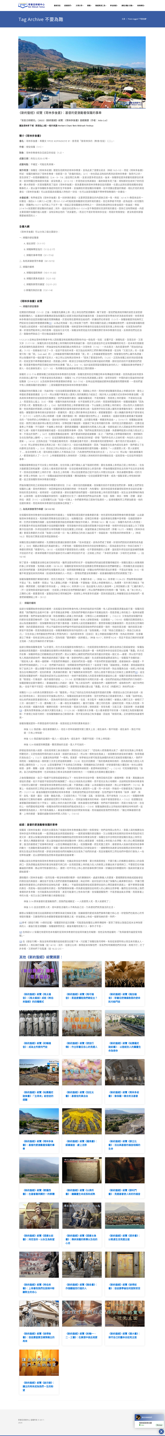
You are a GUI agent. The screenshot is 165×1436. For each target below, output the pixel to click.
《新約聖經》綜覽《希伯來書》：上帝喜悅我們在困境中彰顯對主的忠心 (39, 1288)
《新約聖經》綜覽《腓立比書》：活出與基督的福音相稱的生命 (124, 1145)
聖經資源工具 (100, 5)
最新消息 (57, 5)
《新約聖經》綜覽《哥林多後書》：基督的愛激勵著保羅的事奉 (60, 113)
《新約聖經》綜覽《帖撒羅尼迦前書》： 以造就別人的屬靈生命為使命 (124, 1047)
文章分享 (79, 5)
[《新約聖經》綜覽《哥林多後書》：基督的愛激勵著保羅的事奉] (82, 73)
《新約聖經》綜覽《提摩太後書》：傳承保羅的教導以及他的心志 (81, 1239)
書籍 (88, 5)
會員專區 (140, 5)
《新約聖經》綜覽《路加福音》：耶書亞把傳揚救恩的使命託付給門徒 (124, 998)
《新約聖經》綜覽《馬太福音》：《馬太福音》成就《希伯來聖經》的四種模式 (38, 998)
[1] (50, 323)
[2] (136, 672)
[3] (20, 710)
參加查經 (113, 5)
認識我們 (67, 5)
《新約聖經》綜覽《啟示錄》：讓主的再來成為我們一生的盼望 (39, 1386)
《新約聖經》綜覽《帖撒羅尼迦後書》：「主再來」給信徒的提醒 (38, 1096)
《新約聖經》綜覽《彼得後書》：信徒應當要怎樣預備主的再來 (39, 1337)
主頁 (123, 19)
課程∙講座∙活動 (127, 5)
